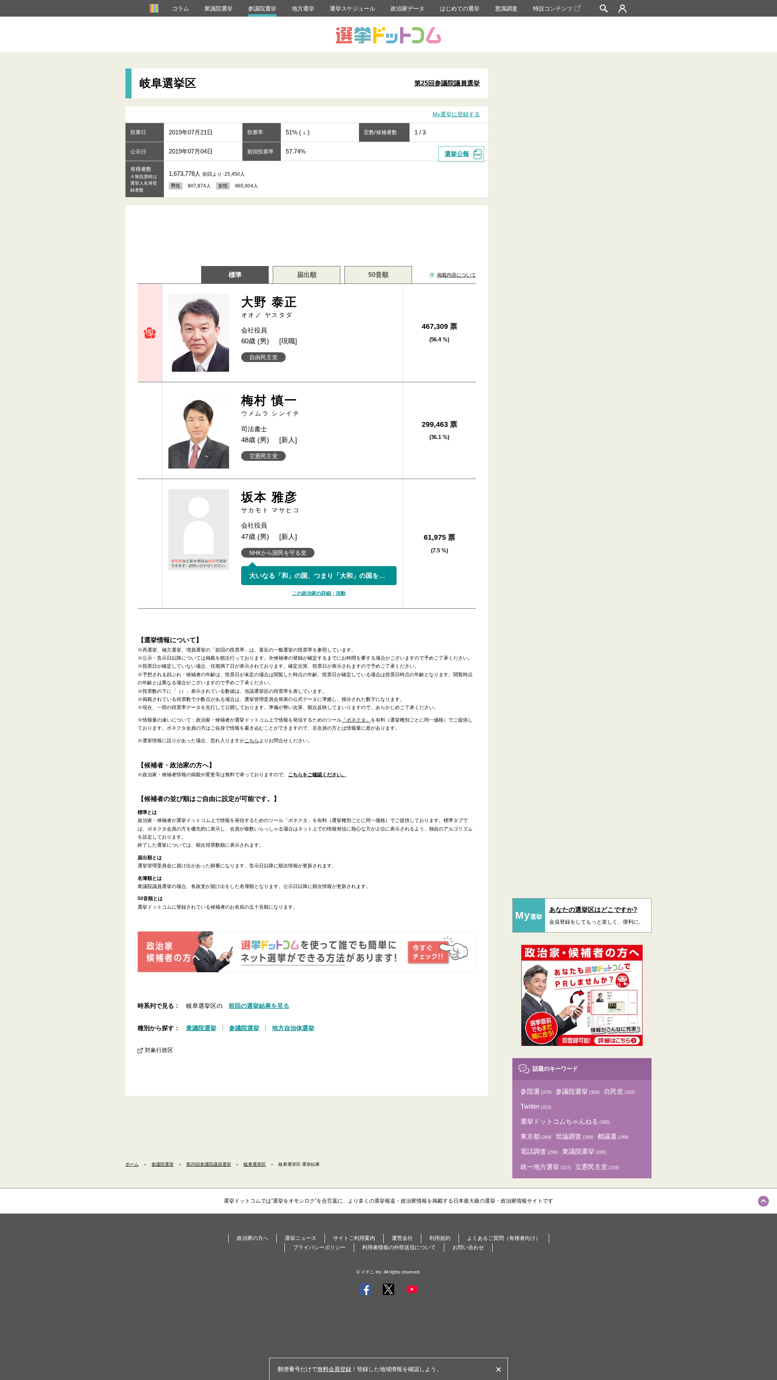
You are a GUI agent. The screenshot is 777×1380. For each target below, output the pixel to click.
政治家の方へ (252, 1238)
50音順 (378, 274)
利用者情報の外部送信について (399, 1247)
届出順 (306, 274)
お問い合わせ (468, 1247)
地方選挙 (303, 8)
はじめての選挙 (460, 8)
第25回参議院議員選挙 (447, 83)
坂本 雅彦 (270, 501)
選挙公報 (457, 153)
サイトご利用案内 (354, 1238)
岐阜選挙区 (255, 1164)
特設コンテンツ (553, 8)
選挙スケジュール (352, 8)
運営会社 (402, 1238)
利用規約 (439, 1238)
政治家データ (408, 8)
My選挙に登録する (456, 114)
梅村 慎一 (270, 405)
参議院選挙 (262, 8)
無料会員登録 (334, 1369)
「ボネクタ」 (356, 720)
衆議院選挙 (218, 8)
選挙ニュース (300, 1238)
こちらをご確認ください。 (317, 774)
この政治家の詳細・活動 (319, 593)
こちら (251, 740)
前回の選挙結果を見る (259, 1005)
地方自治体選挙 (293, 1027)
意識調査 (506, 8)
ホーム (132, 1164)
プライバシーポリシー (319, 1247)
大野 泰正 (269, 306)
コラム (180, 8)
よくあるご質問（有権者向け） (504, 1238)
